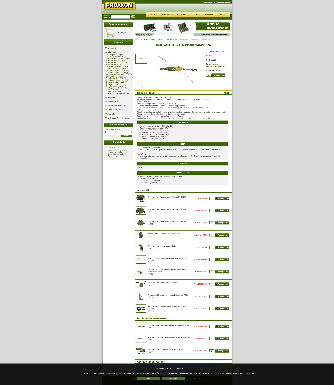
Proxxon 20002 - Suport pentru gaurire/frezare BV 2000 (168, 295)
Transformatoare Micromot (116, 86)
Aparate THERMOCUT (114, 57)
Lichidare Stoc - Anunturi (119, 118)
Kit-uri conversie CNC (117, 106)
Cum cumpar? (113, 148)
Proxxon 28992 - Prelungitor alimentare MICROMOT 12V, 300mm (169, 307)
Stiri (195, 14)
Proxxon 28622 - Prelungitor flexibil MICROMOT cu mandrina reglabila (166, 270)
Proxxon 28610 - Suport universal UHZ (162, 246)
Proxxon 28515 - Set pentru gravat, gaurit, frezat (166, 350)
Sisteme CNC (113, 102)
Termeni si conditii (115, 152)
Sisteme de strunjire (113, 92)
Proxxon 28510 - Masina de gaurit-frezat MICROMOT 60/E (169, 337)
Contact (227, 2)
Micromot (112, 52)
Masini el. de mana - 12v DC (116, 62)
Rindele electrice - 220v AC (116, 78)
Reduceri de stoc (115, 110)
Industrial (112, 48)
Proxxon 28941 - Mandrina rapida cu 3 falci (164, 234)
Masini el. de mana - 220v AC (117, 60)
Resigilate (112, 114)
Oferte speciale (167, 14)
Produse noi (181, 14)
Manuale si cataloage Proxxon (117, 94)
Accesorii (112, 98)
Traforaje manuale (113, 84)
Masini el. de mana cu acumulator (119, 59)
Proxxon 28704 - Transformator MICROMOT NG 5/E (167, 197)
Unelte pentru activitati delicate (117, 88)
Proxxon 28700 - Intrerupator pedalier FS (163, 283)
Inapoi (226, 92)
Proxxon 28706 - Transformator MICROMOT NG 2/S (167, 209)
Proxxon (214, 64)
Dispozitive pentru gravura (116, 68)
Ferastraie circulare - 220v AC (117, 70)
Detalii (148, 378)
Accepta (173, 378)
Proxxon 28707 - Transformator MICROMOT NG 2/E (167, 222)
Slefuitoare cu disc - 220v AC (117, 80)
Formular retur (114, 156)
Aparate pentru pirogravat (115, 55)
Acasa (205, 2)
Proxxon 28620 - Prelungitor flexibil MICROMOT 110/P (167, 258)
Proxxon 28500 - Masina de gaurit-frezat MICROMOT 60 (168, 325)
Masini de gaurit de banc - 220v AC (119, 74)
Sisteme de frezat (112, 90)
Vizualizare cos (218, 2)
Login (210, 2)
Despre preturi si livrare (117, 150)
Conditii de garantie (116, 154)
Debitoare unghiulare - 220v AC (117, 66)
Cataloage (209, 14)
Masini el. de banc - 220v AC (117, 64)
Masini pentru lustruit (114, 76)
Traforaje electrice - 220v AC (116, 82)
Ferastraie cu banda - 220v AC (117, 72)
